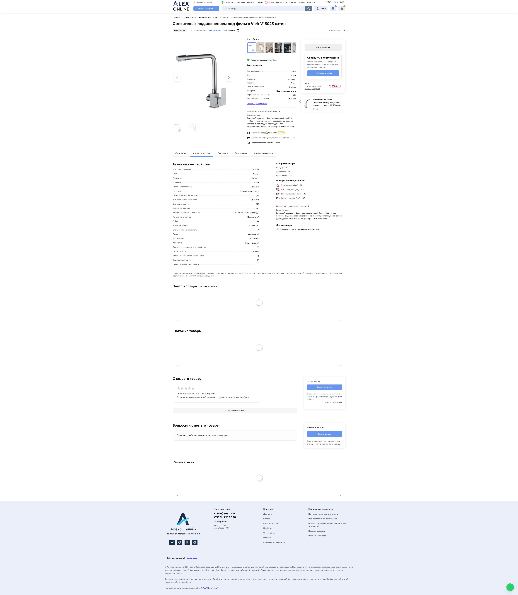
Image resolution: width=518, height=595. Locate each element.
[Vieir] (333, 86)
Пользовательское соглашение (322, 518)
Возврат (292, 2)
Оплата (250, 2)
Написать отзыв (324, 387)
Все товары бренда (312, 89)
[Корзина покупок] (342, 8)
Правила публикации (333, 402)
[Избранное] (333, 8)
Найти (308, 8)
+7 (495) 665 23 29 (224, 513)
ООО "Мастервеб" (209, 588)
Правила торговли (317, 531)
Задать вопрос (324, 434)
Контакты (311, 2)
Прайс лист (230, 2)
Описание (180, 153)
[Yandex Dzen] (194, 542)
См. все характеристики (257, 103)
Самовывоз (241, 153)
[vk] (172, 542)
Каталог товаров (205, 8)
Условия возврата (263, 153)
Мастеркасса (191, 558)
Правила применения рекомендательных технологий (327, 524)
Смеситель (189, 17)
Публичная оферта (317, 535)
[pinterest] (179, 542)
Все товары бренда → (209, 286)
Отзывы (301, 2)
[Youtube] (187, 542)
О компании (281, 2)
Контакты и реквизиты (274, 542)
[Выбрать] (251, 47)
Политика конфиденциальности (323, 514)
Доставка (241, 2)
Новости (267, 537)
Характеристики (202, 153)
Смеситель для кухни (207, 17)
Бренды (259, 2)
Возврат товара (270, 523)
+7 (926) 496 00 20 (225, 517)
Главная (176, 17)
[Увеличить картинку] (203, 77)
